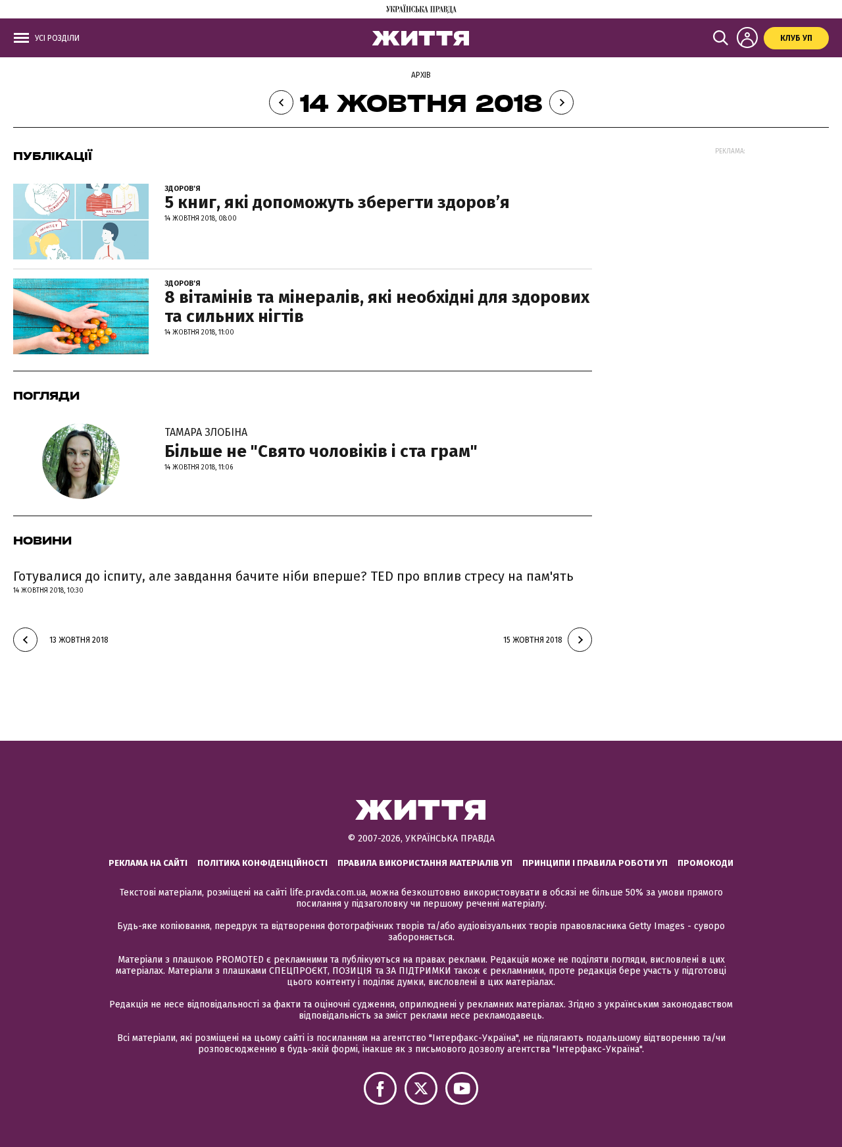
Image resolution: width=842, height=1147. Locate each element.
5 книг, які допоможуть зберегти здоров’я (337, 202)
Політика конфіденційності (262, 863)
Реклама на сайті (148, 863)
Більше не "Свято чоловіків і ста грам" (321, 444)
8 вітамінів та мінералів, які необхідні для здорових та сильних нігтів (376, 307)
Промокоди (705, 863)
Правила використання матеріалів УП (424, 863)
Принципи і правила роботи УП (595, 863)
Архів (421, 75)
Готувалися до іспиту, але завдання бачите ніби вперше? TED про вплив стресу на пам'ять (293, 576)
